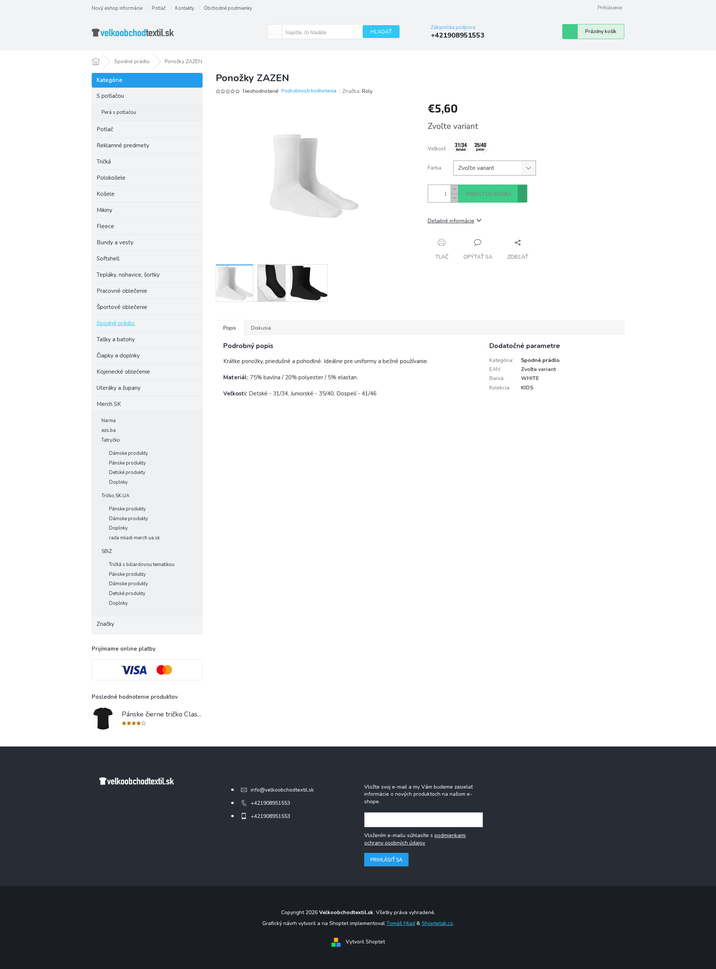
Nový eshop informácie (117, 8)
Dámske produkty (128, 453)
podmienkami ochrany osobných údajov (415, 839)
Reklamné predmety (123, 145)
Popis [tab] (229, 328)
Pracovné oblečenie (122, 291)
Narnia (108, 420)
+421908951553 (270, 803)
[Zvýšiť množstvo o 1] (454, 189)
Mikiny (104, 210)
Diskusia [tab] (261, 328)
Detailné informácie (451, 220)
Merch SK (109, 404)
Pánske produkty (127, 463)
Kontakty (184, 8)
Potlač (159, 8)
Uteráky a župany (119, 388)
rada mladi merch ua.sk (134, 537)
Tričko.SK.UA (115, 495)
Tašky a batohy (116, 339)
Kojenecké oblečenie (123, 371)
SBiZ (106, 551)
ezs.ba (108, 430)
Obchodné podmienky (228, 8)
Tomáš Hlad (400, 923)
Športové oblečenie (122, 307)
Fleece (105, 226)
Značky (105, 624)
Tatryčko (110, 440)
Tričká (104, 161)
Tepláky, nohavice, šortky (128, 275)
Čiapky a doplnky (118, 355)
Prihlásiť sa (386, 859)
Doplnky (118, 482)
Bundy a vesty (115, 242)
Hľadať (381, 31)
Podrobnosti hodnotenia (309, 91)
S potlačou (110, 96)
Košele (106, 194)
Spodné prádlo (116, 323)
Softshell (108, 258)
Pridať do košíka (489, 194)
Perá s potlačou (118, 112)
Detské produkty (127, 472)
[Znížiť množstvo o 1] (454, 198)
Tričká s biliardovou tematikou (141, 564)
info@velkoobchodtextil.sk (282, 789)
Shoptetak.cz (437, 923)
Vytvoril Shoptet (365, 941)
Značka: (357, 91)
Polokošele (111, 178)
